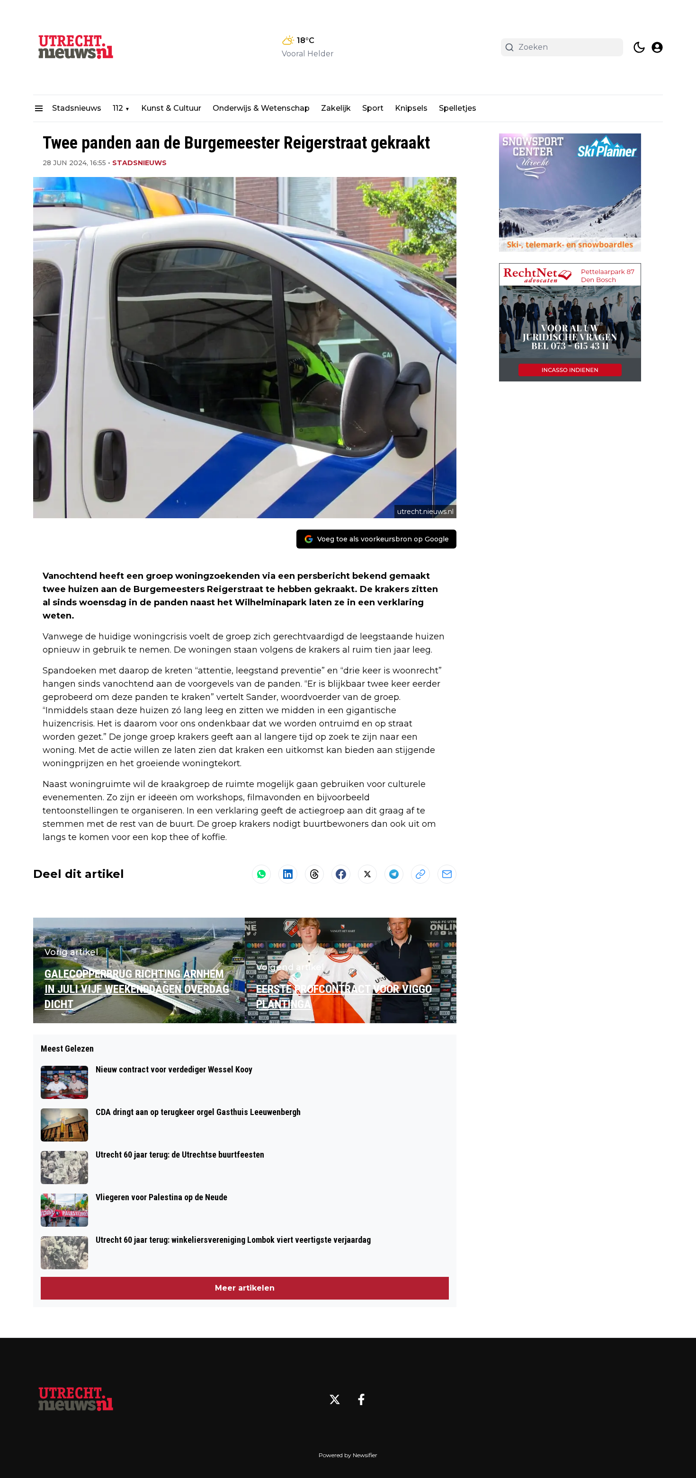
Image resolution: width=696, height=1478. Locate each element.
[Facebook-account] (361, 1399)
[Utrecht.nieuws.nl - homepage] (75, 47)
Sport (373, 108)
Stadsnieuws (76, 108)
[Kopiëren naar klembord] (420, 874)
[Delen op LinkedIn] (287, 874)
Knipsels (411, 108)
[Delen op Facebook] (340, 874)
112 (118, 108)
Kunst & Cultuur (171, 108)
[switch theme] (639, 47)
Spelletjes (457, 108)
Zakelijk (336, 108)
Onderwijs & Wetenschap (261, 108)
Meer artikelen (245, 1287)
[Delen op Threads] (314, 874)
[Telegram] (393, 874)
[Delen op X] (367, 874)
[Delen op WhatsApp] (261, 874)
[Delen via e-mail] (446, 874)
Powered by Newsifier (348, 1455)
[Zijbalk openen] (39, 108)
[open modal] (657, 47)
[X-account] (334, 1399)
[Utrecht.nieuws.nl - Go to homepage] (75, 1399)
